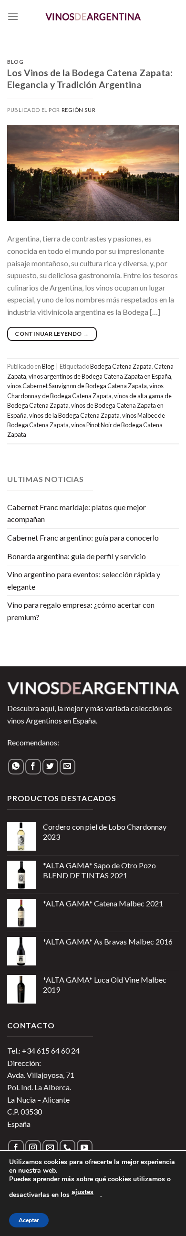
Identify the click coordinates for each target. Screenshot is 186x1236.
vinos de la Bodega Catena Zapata (74, 415)
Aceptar (29, 1220)
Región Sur (79, 110)
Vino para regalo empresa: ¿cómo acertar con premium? (81, 611)
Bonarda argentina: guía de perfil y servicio (76, 556)
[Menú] (13, 16)
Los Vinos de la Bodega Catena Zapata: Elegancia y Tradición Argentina (90, 78)
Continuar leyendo (52, 333)
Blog (15, 62)
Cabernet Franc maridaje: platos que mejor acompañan (76, 513)
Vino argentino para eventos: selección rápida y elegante (83, 580)
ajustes (82, 1191)
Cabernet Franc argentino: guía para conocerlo (83, 537)
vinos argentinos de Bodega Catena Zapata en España (100, 376)
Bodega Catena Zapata (121, 366)
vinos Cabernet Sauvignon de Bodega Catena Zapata (77, 386)
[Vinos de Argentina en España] (93, 16)
